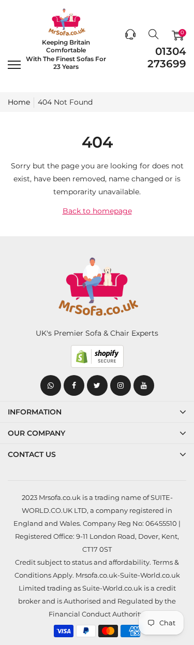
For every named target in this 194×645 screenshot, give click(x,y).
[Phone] (130, 35)
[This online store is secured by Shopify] (97, 356)
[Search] (153, 35)
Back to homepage (97, 211)
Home (19, 102)
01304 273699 (166, 57)
